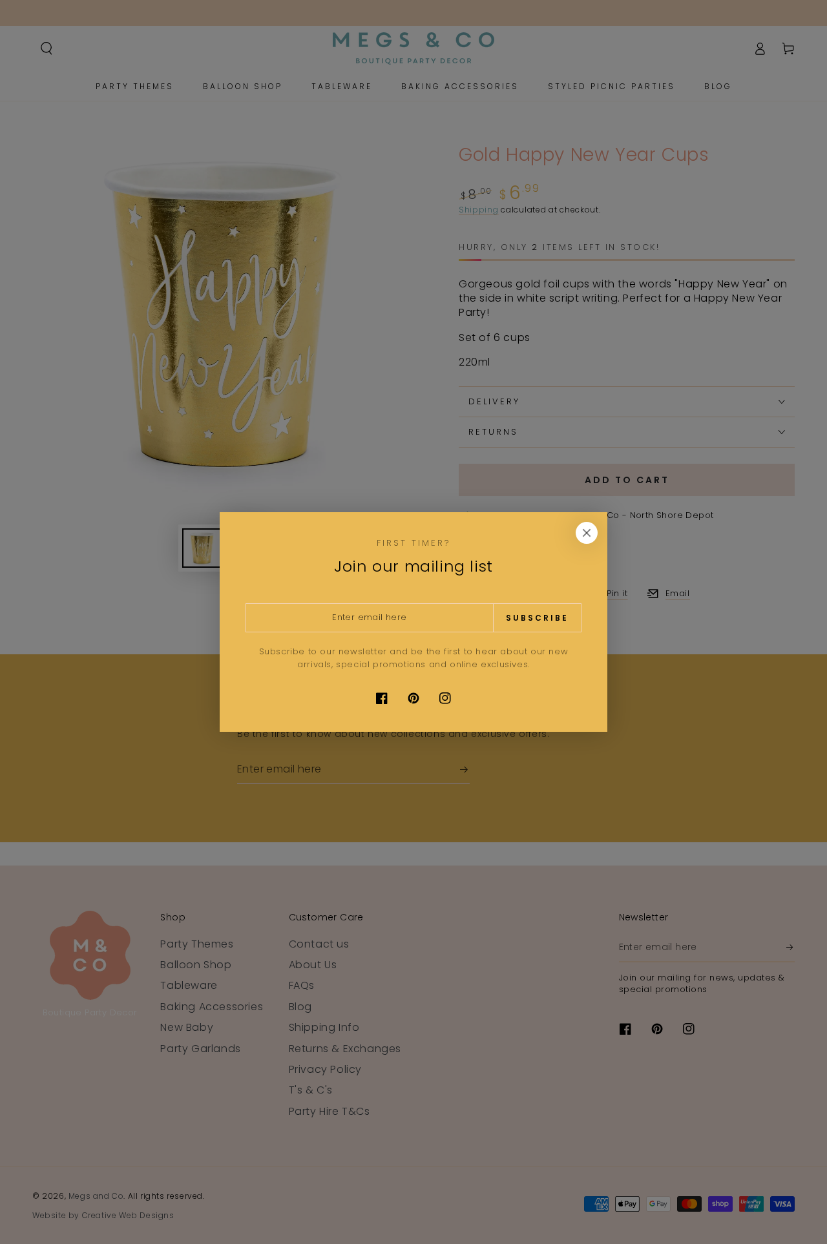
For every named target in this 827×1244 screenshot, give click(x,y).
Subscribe (537, 617)
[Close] (586, 533)
